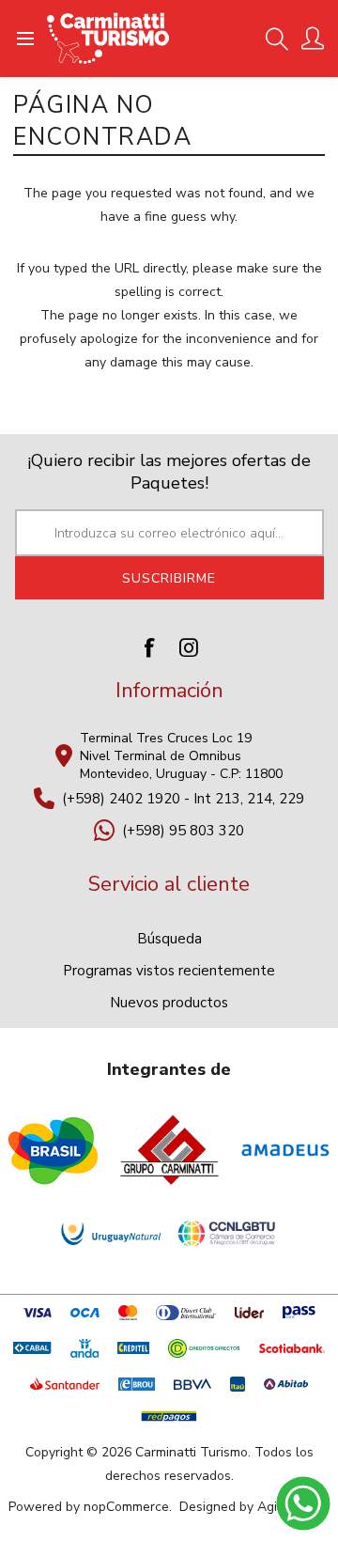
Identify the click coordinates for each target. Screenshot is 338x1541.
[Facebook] (149, 647)
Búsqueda (169, 938)
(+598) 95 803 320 (183, 830)
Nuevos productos (169, 1002)
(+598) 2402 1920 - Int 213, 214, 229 (183, 798)
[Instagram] (189, 647)
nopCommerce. (128, 1507)
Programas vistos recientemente (169, 970)
